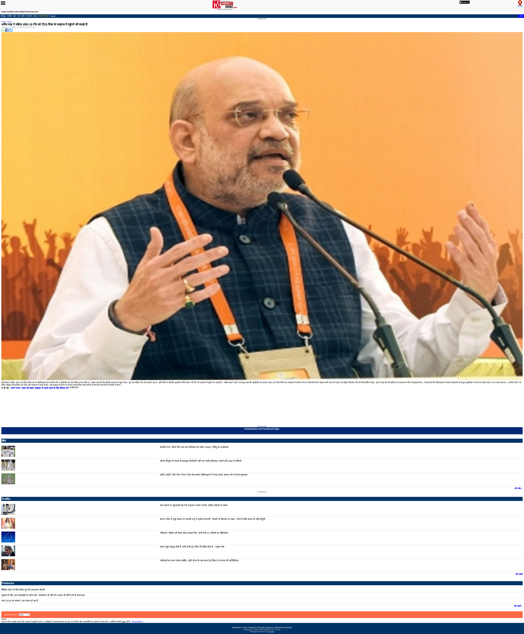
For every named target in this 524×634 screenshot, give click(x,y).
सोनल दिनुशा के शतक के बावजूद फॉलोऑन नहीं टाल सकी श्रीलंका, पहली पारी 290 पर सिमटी (200, 461)
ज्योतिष (9, 16)
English (52, 16)
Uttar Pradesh (249, 627)
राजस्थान (29, 16)
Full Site (270, 632)
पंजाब (35, 16)
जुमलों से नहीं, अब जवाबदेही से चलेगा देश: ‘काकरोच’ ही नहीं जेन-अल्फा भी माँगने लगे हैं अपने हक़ (43, 595)
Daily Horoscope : (11, 615)
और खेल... (518, 488)
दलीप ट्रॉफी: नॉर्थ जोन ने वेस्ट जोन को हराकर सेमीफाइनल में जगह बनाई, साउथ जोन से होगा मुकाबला (204, 474)
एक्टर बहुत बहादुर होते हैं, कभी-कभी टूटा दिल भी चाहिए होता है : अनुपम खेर (192, 546)
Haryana (269, 627)
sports (9, 22)
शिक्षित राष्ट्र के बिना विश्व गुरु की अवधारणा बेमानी (23, 589)
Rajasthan (237, 627)
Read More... (138, 621)
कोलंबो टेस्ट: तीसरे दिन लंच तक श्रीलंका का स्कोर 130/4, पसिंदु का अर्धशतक (194, 447)
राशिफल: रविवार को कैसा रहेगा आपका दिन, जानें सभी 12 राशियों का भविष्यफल (194, 533)
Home (3, 22)
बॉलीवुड (3, 16)
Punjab (261, 627)
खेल (14, 16)
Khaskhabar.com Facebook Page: (262, 429)
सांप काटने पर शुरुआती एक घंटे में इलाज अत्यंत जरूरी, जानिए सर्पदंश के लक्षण (193, 505)
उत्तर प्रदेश (21, 16)
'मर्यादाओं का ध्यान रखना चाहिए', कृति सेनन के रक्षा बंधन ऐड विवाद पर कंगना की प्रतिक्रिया (199, 560)
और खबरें (519, 574)
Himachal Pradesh (283, 627)
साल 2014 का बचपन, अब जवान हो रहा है (19, 600)
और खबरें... (518, 606)
